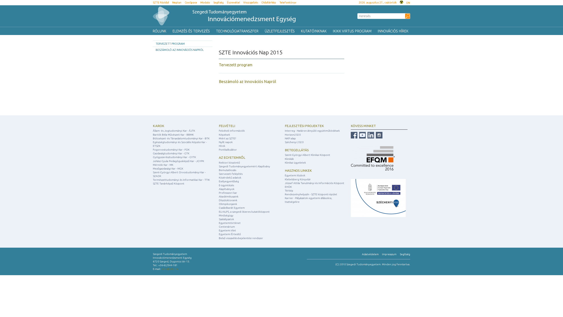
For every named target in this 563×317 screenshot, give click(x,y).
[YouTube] (362, 135)
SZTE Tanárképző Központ (168, 183)
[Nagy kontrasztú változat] (401, 1)
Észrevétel (233, 2)
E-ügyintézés (226, 185)
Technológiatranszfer (237, 31)
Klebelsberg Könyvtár (298, 179)
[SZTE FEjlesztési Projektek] (378, 197)
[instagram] (378, 135)
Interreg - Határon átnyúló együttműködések (312, 130)
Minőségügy (226, 215)
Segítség (218, 2)
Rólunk (159, 31)
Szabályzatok (226, 219)
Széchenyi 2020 (294, 142)
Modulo (205, 2)
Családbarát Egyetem (232, 207)
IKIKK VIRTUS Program (352, 31)
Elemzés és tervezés (191, 31)
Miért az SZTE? (227, 138)
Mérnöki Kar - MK (163, 164)
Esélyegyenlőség (229, 181)
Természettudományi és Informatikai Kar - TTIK (181, 179)
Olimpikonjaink (228, 204)
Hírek (222, 145)
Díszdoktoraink (228, 200)
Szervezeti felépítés (231, 173)
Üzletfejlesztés (280, 31)
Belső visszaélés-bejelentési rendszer (241, 238)
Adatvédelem (370, 254)
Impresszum (389, 254)
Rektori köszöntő (229, 162)
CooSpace (191, 2)
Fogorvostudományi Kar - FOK (171, 149)
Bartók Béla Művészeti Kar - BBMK (173, 134)
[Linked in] (370, 135)
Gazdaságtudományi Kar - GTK (171, 153)
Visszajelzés (250, 2)
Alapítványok (226, 189)
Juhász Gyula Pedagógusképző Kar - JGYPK (178, 161)
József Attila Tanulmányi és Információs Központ (314, 183)
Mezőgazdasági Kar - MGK (168, 168)
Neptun (176, 2)
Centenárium (227, 226)
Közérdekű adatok (230, 177)
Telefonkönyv (287, 2)
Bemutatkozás (227, 170)
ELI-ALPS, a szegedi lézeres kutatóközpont (244, 211)
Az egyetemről (232, 157)
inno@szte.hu (169, 268)
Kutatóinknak (314, 31)
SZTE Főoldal (161, 2)
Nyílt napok (226, 142)
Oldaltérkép (268, 2)
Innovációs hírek (393, 31)
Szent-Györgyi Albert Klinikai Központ (307, 154)
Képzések (224, 134)
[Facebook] (354, 135)
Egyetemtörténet (230, 222)
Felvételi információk (232, 130)
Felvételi (227, 126)
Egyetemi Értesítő (230, 234)
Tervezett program (170, 43)
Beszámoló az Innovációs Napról (180, 49)
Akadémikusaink (228, 196)
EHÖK (288, 186)
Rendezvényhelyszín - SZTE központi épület (311, 194)
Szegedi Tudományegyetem (244, 16)
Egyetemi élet (227, 230)
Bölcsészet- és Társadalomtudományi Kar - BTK (181, 138)
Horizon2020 (293, 134)
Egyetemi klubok (295, 175)
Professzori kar (228, 192)
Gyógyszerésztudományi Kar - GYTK (174, 157)
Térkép (289, 190)
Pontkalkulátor (228, 149)
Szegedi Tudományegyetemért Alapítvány (244, 166)
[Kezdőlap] (161, 16)
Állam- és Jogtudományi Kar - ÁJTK (174, 130)
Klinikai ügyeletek (295, 162)
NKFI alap (290, 138)
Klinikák (289, 158)
